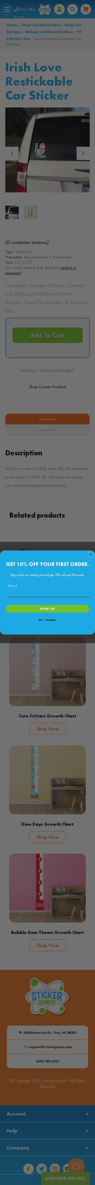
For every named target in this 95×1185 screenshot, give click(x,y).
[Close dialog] (91, 554)
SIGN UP (47, 609)
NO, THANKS (47, 620)
